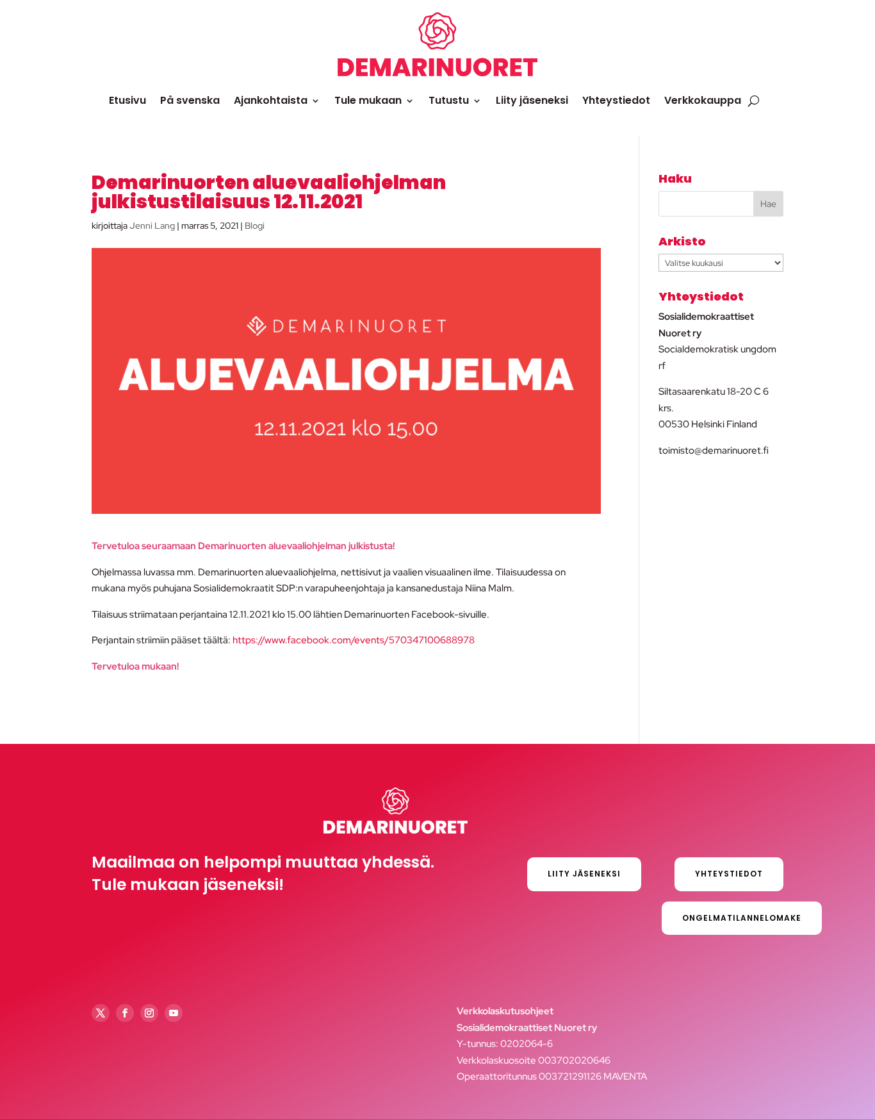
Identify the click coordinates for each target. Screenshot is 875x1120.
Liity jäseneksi (532, 100)
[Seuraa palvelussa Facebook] (125, 1013)
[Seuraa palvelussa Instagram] (149, 1013)
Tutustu (449, 100)
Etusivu (127, 100)
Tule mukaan (368, 100)
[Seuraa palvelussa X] (101, 1013)
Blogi (255, 225)
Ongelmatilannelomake (741, 917)
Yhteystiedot (616, 100)
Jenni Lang (152, 225)
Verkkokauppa (702, 100)
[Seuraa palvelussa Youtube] (174, 1013)
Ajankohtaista (270, 100)
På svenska (190, 100)
